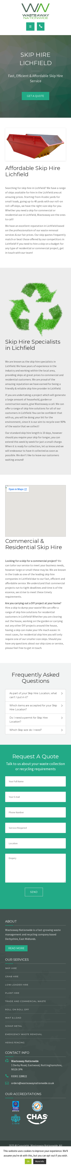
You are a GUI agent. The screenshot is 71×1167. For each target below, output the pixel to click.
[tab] (35, 695)
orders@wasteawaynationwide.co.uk (32, 1083)
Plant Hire (12, 993)
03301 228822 (19, 1076)
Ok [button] (28, 1161)
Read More (16, 948)
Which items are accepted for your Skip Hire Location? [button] (33, 707)
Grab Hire (12, 976)
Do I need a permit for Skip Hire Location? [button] (28, 719)
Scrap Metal (13, 1026)
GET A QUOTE (35, 96)
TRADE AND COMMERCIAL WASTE (25, 1001)
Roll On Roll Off (17, 1009)
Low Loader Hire (16, 984)
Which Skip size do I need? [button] (25, 729)
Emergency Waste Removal (23, 1034)
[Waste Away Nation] (35, 11)
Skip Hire (11, 968)
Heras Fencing (15, 1042)
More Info (39, 1161)
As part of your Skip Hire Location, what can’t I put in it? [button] (33, 695)
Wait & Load (13, 1017)
